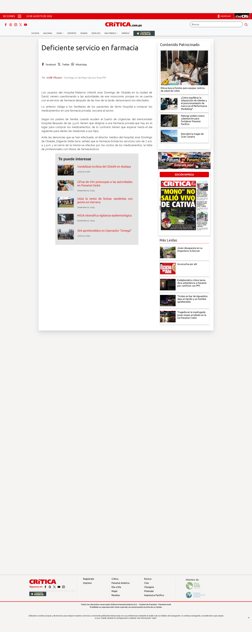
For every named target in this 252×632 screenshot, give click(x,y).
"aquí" (154, 618)
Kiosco (148, 579)
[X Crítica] (20, 24)
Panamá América (121, 583)
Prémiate (149, 591)
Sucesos (35, 33)
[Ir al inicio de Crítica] (125, 24)
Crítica (115, 579)
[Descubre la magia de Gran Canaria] (169, 135)
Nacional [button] (47, 33)
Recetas (116, 595)
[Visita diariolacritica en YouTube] (59, 587)
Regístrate (88, 579)
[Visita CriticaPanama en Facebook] (45, 587)
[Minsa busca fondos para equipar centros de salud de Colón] (184, 67)
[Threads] (10, 24)
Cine (146, 583)
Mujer (115, 591)
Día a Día (116, 587)
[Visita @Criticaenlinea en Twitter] (50, 587)
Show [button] (59, 33)
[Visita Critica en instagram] (63, 587)
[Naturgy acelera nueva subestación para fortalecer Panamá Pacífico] (169, 120)
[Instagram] (15, 24)
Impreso (125, 33)
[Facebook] (6, 24)
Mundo (83, 33)
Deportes (72, 33)
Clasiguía (149, 587)
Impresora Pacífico (154, 595)
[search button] (246, 24)
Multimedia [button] (110, 33)
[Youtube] (25, 24)
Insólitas (95, 33)
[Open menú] (19, 16)
